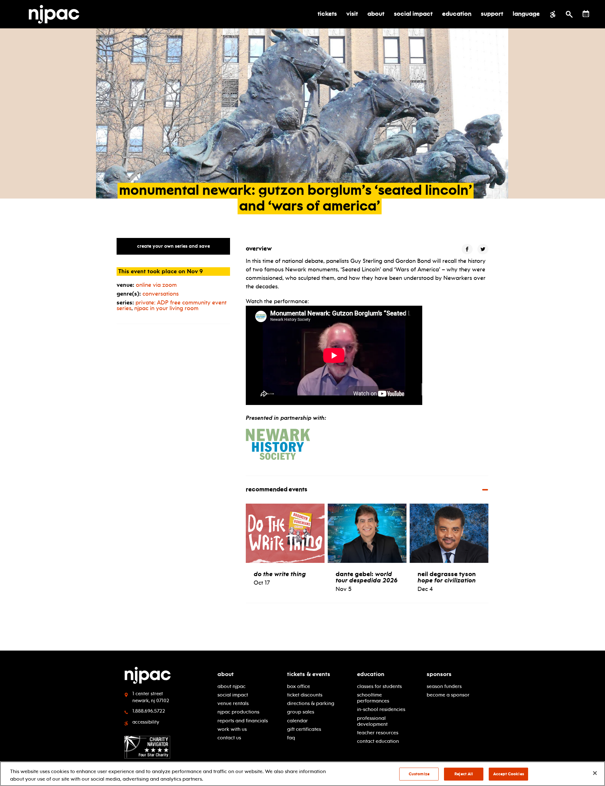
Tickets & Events (308, 674)
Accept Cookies (508, 774)
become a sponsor (448, 695)
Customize (419, 774)
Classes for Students (379, 686)
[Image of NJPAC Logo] (56, 14)
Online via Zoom (156, 284)
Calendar (297, 721)
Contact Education (378, 741)
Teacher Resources (377, 733)
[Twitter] (482, 249)
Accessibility (145, 722)
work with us (232, 729)
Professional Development (372, 721)
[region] (302, 773)
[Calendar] (586, 13)
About (225, 674)
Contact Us (229, 738)
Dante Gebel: (367, 577)
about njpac (231, 686)
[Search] (569, 14)
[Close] (595, 773)
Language (526, 14)
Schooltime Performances (373, 698)
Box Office (298, 686)
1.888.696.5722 (148, 711)
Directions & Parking (310, 703)
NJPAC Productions (238, 712)
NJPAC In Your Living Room (166, 308)
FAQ (291, 738)
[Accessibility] (552, 14)
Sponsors (439, 674)
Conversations (160, 293)
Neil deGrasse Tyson (447, 577)
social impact (232, 695)
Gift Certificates (304, 729)
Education (370, 674)
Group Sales (300, 712)
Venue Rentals (233, 703)
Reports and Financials (242, 721)
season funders (444, 686)
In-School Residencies (381, 709)
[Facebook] (467, 249)
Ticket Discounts (304, 695)
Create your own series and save (173, 246)
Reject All (463, 774)
